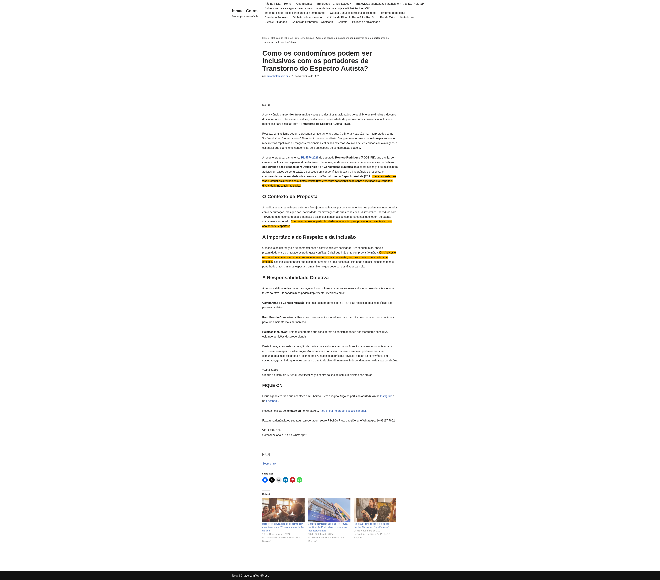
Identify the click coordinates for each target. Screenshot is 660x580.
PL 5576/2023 (309, 157)
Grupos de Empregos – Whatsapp (312, 21)
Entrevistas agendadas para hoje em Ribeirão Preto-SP (390, 3)
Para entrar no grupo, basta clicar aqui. (343, 410)
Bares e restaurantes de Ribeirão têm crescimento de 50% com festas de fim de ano (283, 527)
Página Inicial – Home (278, 3)
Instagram (386, 396)
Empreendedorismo (393, 12)
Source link (269, 463)
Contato (342, 21)
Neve (235, 575)
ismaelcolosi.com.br (277, 76)
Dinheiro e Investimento (307, 17)
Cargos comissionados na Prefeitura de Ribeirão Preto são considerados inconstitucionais (328, 527)
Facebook (271, 400)
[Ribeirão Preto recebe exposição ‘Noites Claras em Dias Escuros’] (375, 510)
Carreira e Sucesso (276, 17)
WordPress (262, 575)
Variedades (407, 17)
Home (265, 37)
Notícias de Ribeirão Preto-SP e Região (351, 17)
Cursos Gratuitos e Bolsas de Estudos (353, 12)
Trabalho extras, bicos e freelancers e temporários (295, 12)
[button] (350, 3)
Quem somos (304, 3)
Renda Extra (387, 17)
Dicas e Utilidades (276, 21)
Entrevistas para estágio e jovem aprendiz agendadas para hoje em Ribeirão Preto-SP (317, 8)
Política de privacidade (366, 21)
